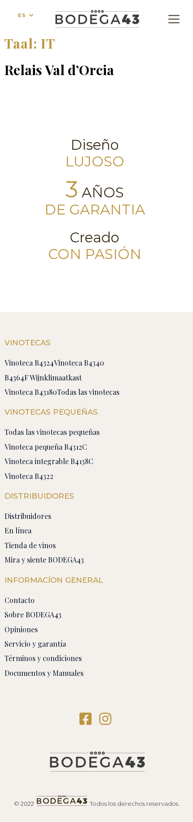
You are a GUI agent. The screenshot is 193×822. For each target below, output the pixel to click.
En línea (17, 530)
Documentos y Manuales (43, 673)
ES (22, 15)
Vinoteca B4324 (29, 362)
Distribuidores (27, 516)
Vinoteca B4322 (28, 476)
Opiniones (21, 629)
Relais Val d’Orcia (59, 70)
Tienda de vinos (30, 545)
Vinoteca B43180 (30, 392)
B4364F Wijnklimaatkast (43, 377)
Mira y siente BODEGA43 (44, 559)
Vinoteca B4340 (79, 362)
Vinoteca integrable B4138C (48, 461)
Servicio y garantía (35, 643)
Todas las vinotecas (88, 392)
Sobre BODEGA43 (32, 614)
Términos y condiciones (43, 658)
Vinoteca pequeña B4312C (45, 446)
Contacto (19, 600)
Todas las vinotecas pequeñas (52, 432)
